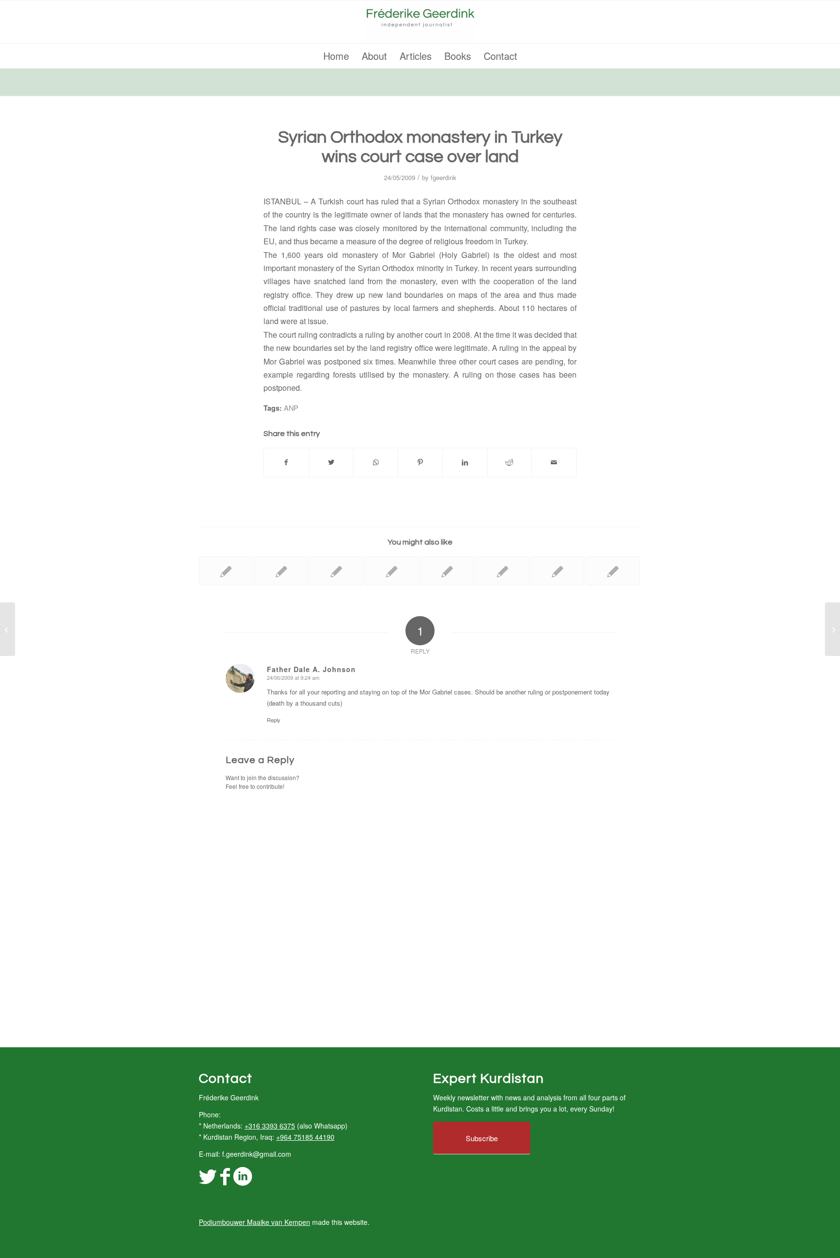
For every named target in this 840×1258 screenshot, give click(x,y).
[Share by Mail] (554, 462)
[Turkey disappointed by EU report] (558, 570)
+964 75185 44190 (305, 1137)
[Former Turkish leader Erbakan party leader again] (392, 570)
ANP (291, 407)
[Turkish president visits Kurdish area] (281, 570)
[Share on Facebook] (286, 462)
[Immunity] (7, 629)
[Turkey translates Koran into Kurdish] (226, 570)
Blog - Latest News (229, 81)
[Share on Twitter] (331, 462)
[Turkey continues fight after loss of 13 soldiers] (447, 570)
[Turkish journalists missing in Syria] (337, 570)
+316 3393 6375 (270, 1125)
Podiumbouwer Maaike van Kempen (254, 1222)
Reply (273, 720)
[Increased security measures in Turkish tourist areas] (502, 570)
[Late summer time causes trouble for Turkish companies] (613, 570)
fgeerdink (443, 177)
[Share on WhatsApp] (375, 462)
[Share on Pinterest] (420, 462)
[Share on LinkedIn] (465, 462)
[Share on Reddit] (510, 462)
